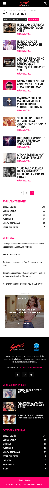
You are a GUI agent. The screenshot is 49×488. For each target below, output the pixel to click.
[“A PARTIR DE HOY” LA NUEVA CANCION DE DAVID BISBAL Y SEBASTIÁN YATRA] (9, 419)
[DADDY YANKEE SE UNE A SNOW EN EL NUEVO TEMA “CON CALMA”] (9, 85)
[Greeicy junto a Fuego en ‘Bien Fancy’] (9, 393)
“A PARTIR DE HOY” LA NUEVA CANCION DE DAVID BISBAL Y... (31, 416)
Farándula (7, 19)
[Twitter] (31, 374)
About (20, 480)
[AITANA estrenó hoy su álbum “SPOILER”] (9, 158)
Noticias (12, 10)
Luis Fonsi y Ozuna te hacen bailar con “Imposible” (31, 140)
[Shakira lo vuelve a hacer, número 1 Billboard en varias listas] (9, 172)
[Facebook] (17, 374)
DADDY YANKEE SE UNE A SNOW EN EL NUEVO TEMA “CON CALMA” (31, 84)
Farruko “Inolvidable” (11, 254)
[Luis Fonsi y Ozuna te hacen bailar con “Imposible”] (9, 141)
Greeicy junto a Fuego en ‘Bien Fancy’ (30, 391)
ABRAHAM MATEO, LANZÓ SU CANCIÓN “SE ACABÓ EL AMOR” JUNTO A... (31, 405)
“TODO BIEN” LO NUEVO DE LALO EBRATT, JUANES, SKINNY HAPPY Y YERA (31, 122)
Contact (28, 480)
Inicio (5, 10)
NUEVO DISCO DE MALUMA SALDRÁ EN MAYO (29, 44)
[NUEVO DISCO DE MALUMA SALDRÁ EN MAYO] (9, 45)
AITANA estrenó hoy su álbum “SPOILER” (30, 156)
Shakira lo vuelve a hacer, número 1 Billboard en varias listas (30, 173)
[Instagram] (24, 374)
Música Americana (19, 19)
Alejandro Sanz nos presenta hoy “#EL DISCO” (23, 283)
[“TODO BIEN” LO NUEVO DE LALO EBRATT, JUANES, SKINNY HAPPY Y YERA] (9, 121)
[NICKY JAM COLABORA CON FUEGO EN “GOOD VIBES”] (9, 28)
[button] (45, 3)
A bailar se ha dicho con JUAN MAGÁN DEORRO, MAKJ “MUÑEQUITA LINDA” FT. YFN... (31, 64)
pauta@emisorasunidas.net (30, 367)
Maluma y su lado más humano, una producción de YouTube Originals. (29, 103)
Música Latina (22, 10)
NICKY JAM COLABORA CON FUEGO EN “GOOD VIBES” (30, 27)
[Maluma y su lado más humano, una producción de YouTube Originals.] (9, 101)
